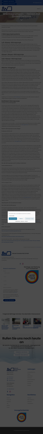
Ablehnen (21, 218)
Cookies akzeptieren (12, 218)
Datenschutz (22, 221)
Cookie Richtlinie (17, 221)
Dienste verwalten (11, 215)
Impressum (26, 221)
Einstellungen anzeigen (30, 218)
